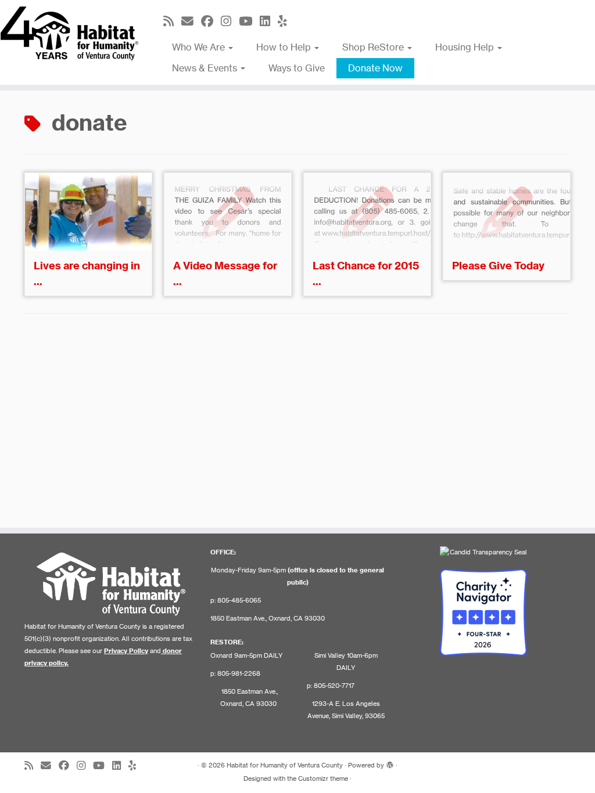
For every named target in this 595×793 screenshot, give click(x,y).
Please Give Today (498, 265)
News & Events (205, 68)
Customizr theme (323, 778)
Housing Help (465, 47)
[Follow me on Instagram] (230, 21)
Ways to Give (296, 68)
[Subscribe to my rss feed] (172, 21)
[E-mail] (191, 21)
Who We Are (199, 47)
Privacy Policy (126, 651)
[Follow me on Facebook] (211, 21)
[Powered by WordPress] (390, 763)
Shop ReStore (374, 47)
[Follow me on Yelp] (286, 21)
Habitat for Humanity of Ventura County (285, 765)
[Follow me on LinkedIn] (269, 21)
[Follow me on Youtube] (249, 21)
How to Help (284, 47)
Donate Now (375, 68)
